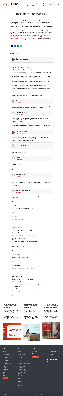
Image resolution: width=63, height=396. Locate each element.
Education (20, 357)
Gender (19, 376)
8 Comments (36, 17)
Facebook (36, 353)
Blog (37, 3)
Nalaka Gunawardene (22, 131)
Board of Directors (9, 357)
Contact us (45, 4)
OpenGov (20, 361)
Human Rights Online (22, 370)
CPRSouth (20, 387)
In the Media (8, 363)
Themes (7, 366)
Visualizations (8, 370)
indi (17, 100)
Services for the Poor (22, 372)
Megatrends (20, 358)
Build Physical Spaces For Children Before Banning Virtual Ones (10, 305)
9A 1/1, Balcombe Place (54, 353)
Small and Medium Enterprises (24, 363)
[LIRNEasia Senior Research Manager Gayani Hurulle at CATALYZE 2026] (31, 332)
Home (25, 3)
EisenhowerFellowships (23, 190)
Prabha (18, 157)
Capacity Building (21, 354)
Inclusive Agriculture (22, 352)
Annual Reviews (8, 361)
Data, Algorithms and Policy (23, 355)
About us (28, 4)
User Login (5, 377)
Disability (20, 382)
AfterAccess (20, 385)
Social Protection (21, 369)
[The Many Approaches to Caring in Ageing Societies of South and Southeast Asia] (51, 330)
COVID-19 (20, 367)
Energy (19, 360)
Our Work (32, 4)
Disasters (20, 351)
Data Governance (21, 384)
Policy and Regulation (22, 366)
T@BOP (19, 378)
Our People (7, 355)
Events (6, 367)
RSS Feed (36, 356)
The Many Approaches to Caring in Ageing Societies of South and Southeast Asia (51, 305)
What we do (7, 354)
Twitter (35, 351)
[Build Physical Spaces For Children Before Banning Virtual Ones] (12, 331)
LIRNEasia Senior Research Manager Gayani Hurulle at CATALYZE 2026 (30, 305)
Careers (40, 3)
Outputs (7, 369)
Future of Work (21, 364)
